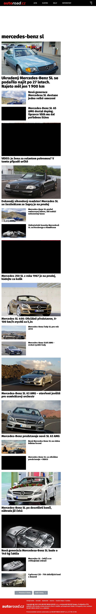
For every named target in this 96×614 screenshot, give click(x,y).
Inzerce (52, 601)
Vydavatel (45, 601)
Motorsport (66, 3)
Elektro (45, 3)
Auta (35, 3)
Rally (55, 3)
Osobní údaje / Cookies (63, 601)
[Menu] (91, 3)
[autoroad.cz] (18, 3)
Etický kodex (30, 601)
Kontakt (38, 601)
